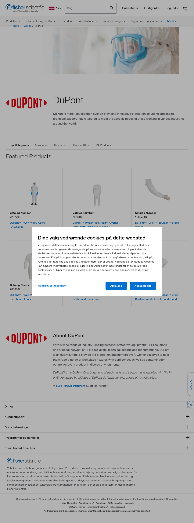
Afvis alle (116, 285)
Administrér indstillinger (52, 285)
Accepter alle (143, 285)
